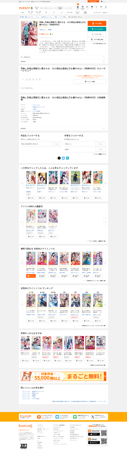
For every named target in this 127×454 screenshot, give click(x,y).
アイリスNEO (36, 111)
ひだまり (62, 191)
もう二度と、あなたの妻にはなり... (97, 270)
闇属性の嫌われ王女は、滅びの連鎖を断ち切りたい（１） (79, 355)
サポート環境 (56, 434)
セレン (53, 191)
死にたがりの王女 (41, 311)
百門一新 (28, 272)
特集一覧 (39, 431)
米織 (83, 314)
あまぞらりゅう (75, 272)
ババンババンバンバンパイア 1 (75, 188)
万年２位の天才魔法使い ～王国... (97, 312)
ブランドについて (74, 429)
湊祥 (61, 272)
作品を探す (56, 429)
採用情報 (72, 431)
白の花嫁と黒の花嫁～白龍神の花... (75, 270)
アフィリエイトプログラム (60, 444)
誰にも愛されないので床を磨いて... (64, 189)
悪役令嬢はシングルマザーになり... (30, 227)
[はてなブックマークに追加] (67, 159)
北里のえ (28, 230)
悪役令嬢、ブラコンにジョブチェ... (52, 312)
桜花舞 (50, 29)
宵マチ (53, 230)
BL (46, 12)
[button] (31, 198)
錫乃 (49, 230)
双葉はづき (67, 191)
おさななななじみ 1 (41, 188)
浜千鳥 (50, 314)
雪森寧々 (39, 191)
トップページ (40, 427)
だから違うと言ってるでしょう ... (52, 227)
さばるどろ (56, 272)
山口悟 (72, 314)
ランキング (40, 432)
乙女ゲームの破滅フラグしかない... (75, 312)
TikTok (39, 444)
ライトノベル (36, 105)
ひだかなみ (78, 314)
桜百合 (94, 272)
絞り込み (37, 8)
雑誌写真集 (85, 12)
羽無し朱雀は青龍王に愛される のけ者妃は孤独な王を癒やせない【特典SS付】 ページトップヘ (79, 401)
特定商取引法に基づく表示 (76, 436)
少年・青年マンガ (30, 12)
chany (32, 272)
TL (54, 12)
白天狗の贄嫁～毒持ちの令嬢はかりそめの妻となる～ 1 (68, 355)
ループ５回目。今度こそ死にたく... (97, 189)
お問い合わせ (56, 440)
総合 (23, 12)
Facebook (39, 447)
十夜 (49, 191)
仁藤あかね (88, 314)
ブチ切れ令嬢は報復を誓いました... (64, 312)
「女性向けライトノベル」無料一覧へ (96, 280)
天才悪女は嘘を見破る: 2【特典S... (41, 227)
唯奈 (64, 272)
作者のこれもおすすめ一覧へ (98, 365)
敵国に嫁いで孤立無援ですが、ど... (52, 189)
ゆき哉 (33, 314)
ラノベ (62, 12)
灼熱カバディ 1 (30, 188)
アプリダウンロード (58, 431)
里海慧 (39, 230)
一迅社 (34, 109)
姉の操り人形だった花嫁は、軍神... (52, 270)
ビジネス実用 (77, 12)
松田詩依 (50, 272)
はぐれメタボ (63, 314)
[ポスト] (59, 158)
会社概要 (72, 427)
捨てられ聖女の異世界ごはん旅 (86, 311)
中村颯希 (28, 314)
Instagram (39, 442)
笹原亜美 (100, 191)
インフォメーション (58, 438)
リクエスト (56, 442)
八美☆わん (55, 314)
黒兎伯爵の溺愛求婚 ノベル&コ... (30, 270)
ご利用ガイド (105, 12)
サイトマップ (73, 440)
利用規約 (72, 432)
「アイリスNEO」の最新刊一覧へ (97, 241)
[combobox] (48, 8)
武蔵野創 (28, 191)
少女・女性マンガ (38, 12)
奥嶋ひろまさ (74, 191)
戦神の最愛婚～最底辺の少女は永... (64, 270)
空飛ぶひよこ (43, 29)
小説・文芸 (69, 12)
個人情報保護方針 (74, 434)
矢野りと (84, 272)
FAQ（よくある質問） (58, 436)
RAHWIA (45, 314)
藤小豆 (101, 314)
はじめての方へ (97, 12)
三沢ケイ (95, 191)
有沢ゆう (39, 314)
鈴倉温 (43, 272)
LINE (38, 438)
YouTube (39, 446)
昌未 (68, 314)
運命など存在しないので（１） (86, 188)
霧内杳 (39, 272)
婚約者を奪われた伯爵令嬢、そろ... (86, 270)
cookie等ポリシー (74, 438)
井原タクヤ (84, 191)
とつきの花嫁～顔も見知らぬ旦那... (41, 270)
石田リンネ (96, 314)
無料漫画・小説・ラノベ (43, 429)
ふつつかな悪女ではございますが (30, 312)
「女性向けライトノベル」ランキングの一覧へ (93, 325)
